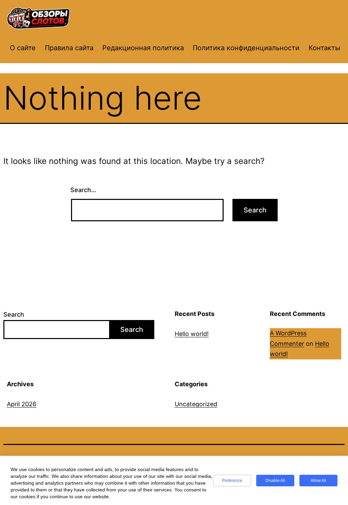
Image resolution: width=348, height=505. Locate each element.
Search (13, 314)
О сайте (23, 48)
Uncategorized (196, 404)
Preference (232, 480)
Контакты (324, 48)
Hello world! (192, 333)
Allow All (318, 480)
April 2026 (21, 404)
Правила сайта (69, 48)
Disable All (275, 480)
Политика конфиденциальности (246, 48)
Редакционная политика (143, 48)
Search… (83, 189)
